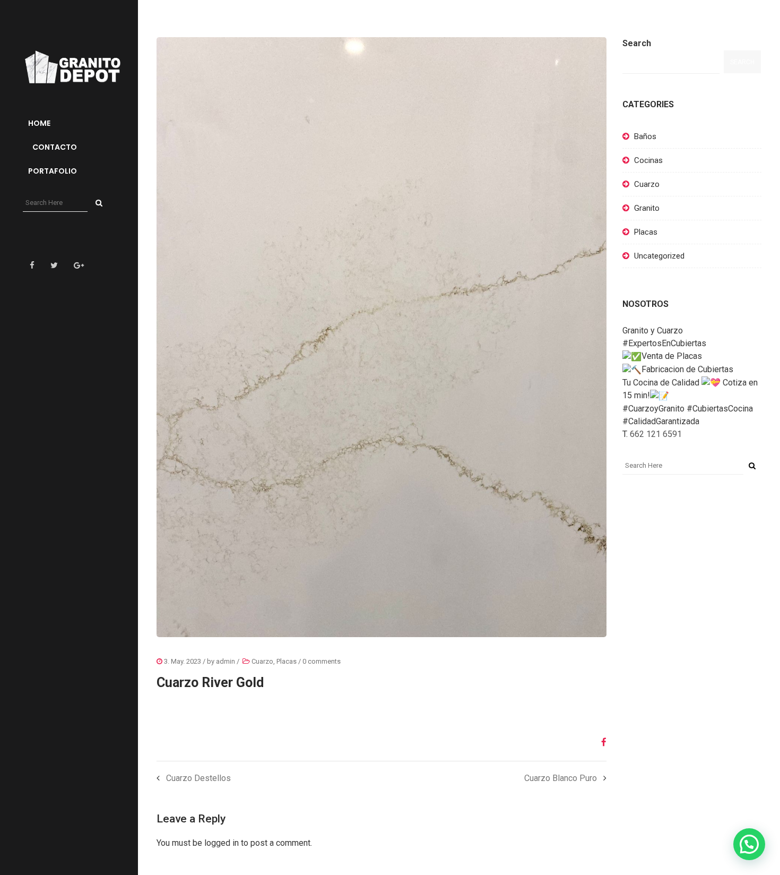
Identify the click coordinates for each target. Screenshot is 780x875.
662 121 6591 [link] (656, 434)
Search (636, 43)
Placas (286, 661)
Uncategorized (659, 256)
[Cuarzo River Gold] (599, 742)
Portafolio (52, 171)
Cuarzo (262, 661)
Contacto (54, 147)
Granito (647, 208)
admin (225, 661)
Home (39, 123)
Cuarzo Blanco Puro (560, 778)
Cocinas (648, 160)
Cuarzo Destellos (198, 778)
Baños (645, 136)
